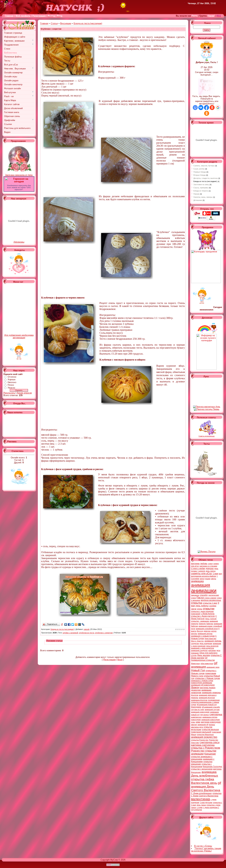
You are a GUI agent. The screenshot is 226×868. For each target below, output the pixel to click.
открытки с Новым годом (207, 678)
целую (213, 631)
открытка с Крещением (201, 765)
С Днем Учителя (204, 617)
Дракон (195, 687)
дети (218, 650)
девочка (207, 631)
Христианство (210, 639)
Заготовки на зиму (201, 184)
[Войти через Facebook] (206, 107)
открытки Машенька (205, 734)
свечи (193, 609)
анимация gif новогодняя (203, 685)
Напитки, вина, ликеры (202, 197)
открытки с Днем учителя (203, 616)
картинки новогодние (211, 722)
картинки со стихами (208, 566)
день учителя (210, 619)
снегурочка (215, 714)
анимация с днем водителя (202, 648)
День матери (203, 655)
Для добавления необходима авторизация (19, 336)
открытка (196, 602)
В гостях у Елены (203, 846)
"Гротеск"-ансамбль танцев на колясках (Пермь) (206, 849)
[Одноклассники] (76, 624)
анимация (200, 585)
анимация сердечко (199, 650)
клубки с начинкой (70, 633)
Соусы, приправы (200, 188)
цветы (213, 579)
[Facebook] (69, 624)
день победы (202, 605)
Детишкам (197, 200)
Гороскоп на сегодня (20, 180)
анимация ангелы (205, 634)
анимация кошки (205, 626)
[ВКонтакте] (66, 624)
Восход (200, 631)
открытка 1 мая (210, 603)
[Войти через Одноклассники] (206, 113)
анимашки (203, 591)
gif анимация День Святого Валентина (206, 786)
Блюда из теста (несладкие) (88, 23)
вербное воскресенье (211, 600)
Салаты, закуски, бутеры (203, 166)
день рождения (206, 643)
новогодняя (196, 720)
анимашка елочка (209, 717)
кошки (207, 579)
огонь (199, 609)
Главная (9, 16)
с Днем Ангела (207, 614)
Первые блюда (199, 172)
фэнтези (194, 695)
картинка (195, 563)
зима (198, 722)
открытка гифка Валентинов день (204, 781)
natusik (87, 629)
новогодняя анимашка (201, 683)
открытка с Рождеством (205, 747)
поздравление (214, 700)
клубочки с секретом (104, 633)
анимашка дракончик (201, 691)
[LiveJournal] (83, 624)
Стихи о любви (198, 568)
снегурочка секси (209, 742)
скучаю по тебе (197, 709)
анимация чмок (212, 667)
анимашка (197, 581)
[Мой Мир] (79, 624)
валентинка (200, 799)
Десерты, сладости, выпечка (205, 178)
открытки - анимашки (200, 621)
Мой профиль (23, 16)
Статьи (54, 23)
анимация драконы (211, 692)
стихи (210, 564)
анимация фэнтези (207, 698)
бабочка (209, 624)
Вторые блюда (199, 175)
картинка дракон (207, 687)
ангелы (194, 634)
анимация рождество (204, 737)
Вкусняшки (65, 23)
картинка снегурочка (202, 745)
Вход (120, 659)
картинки (212, 650)
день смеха (210, 571)
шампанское (196, 717)
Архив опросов (24, 393)
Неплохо (12, 382)
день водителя (212, 646)
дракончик (196, 690)
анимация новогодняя (200, 712)
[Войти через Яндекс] (212, 107)
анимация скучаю (212, 709)
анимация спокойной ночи (207, 629)
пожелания (195, 614)
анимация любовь (212, 641)
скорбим (212, 606)
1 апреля (201, 571)
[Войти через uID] (195, 107)
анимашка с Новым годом (202, 681)
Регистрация (39, 16)
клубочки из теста (86, 633)
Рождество (197, 750)
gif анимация (204, 664)
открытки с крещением (201, 769)
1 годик (200, 807)
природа (202, 624)
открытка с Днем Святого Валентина (206, 794)
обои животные (207, 663)
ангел (202, 579)
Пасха (200, 597)
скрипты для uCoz (201, 573)
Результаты (9, 393)
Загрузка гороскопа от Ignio (19, 175)
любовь (203, 563)
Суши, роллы (198, 169)
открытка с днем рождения (202, 611)
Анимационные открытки (203, 660)
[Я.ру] (62, 624)
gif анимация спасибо (211, 707)
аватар (194, 725)
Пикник (196, 194)
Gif (206, 658)
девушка (210, 568)
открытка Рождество (199, 740)
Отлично (12, 377)
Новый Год (198, 670)
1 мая (215, 573)
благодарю (196, 707)
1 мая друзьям (206, 802)
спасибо (204, 595)
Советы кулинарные (207, 436)
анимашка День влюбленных (204, 773)
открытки (208, 608)
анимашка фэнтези (199, 700)
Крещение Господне (212, 766)
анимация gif (203, 725)
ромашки (195, 653)
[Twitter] (72, 624)
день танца (201, 805)
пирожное (195, 595)
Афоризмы (19, 242)
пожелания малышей (201, 732)
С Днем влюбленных (201, 793)
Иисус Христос (197, 641)
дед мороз (204, 715)
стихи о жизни (210, 598)
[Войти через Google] (218, 107)
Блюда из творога (200, 191)
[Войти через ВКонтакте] (200, 107)
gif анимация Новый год (207, 705)
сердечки (195, 643)
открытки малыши (210, 729)
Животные (195, 663)
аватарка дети (197, 727)
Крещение (210, 754)
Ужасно (11, 388)
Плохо (11, 385)
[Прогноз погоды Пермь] (206, 409)
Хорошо (11, 379)
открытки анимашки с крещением (201, 757)
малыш (212, 725)
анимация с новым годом (203, 636)
